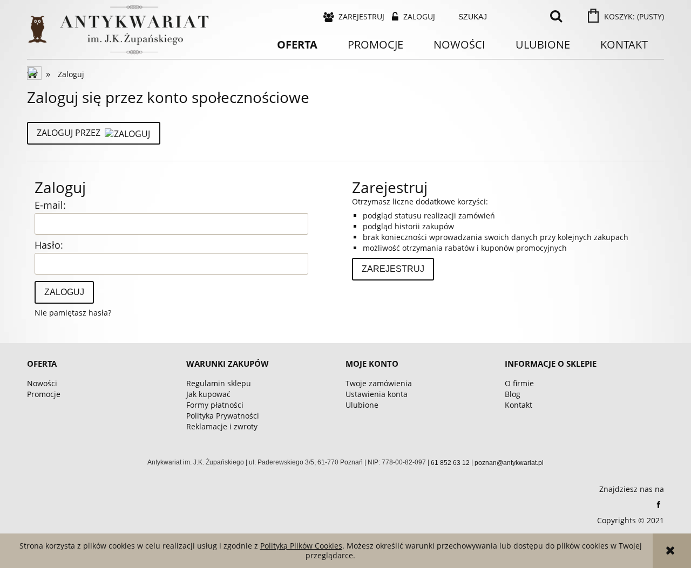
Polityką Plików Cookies (301, 545)
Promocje (43, 394)
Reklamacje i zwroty (222, 426)
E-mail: (50, 205)
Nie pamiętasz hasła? (73, 312)
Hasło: (49, 244)
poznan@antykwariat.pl (509, 463)
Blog (512, 394)
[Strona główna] (35, 74)
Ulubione (362, 405)
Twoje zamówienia (379, 383)
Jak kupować (208, 394)
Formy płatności (214, 405)
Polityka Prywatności (222, 415)
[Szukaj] (556, 16)
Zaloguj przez (68, 133)
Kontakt (518, 405)
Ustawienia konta (377, 394)
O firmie (519, 383)
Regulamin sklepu (218, 383)
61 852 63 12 (450, 463)
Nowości (42, 383)
